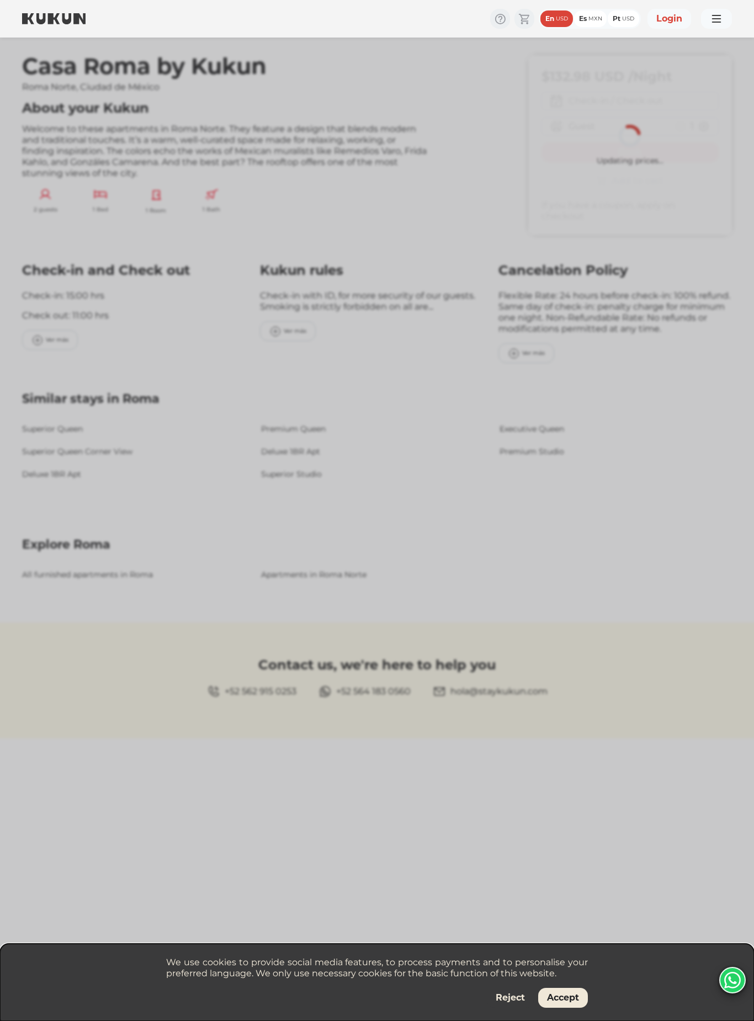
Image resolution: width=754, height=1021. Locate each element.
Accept (563, 997)
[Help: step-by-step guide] (500, 19)
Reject (510, 997)
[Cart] (524, 19)
